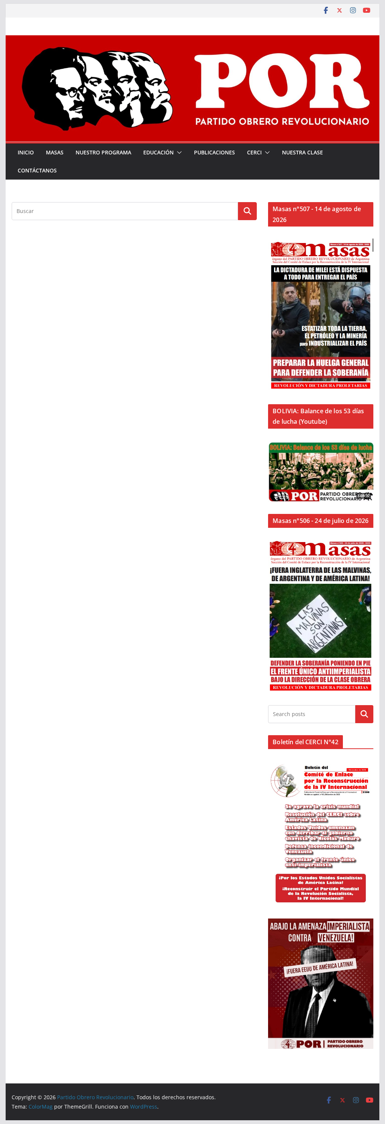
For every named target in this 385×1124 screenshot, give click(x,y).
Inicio (26, 152)
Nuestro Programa (103, 152)
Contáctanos (37, 170)
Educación (158, 152)
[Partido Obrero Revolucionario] (192, 40)
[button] (178, 152)
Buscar (364, 714)
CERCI (254, 152)
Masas (55, 152)
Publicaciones (214, 152)
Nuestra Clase (302, 152)
